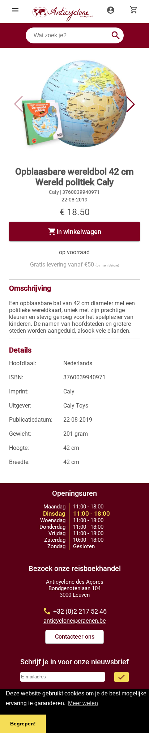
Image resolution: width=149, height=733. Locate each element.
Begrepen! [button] (23, 723)
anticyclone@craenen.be (74, 620)
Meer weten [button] (83, 703)
